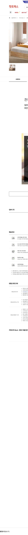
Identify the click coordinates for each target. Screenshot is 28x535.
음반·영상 (24, 12)
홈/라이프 (14, 18)
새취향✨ (17, 12)
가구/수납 (21, 18)
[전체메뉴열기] (10, 12)
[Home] (9, 17)
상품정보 (18, 79)
